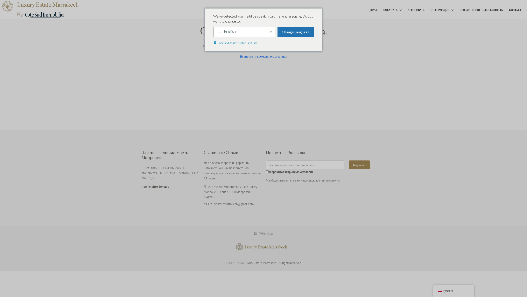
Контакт (515, 10)
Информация (440, 10)
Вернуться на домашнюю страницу (263, 56)
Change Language (295, 32)
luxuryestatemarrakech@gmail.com (231, 204)
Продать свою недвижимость (481, 10)
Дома (373, 10)
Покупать (390, 10)
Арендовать (416, 10)
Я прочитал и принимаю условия (291, 172)
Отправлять (359, 165)
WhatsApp (266, 233)
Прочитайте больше (155, 186)
